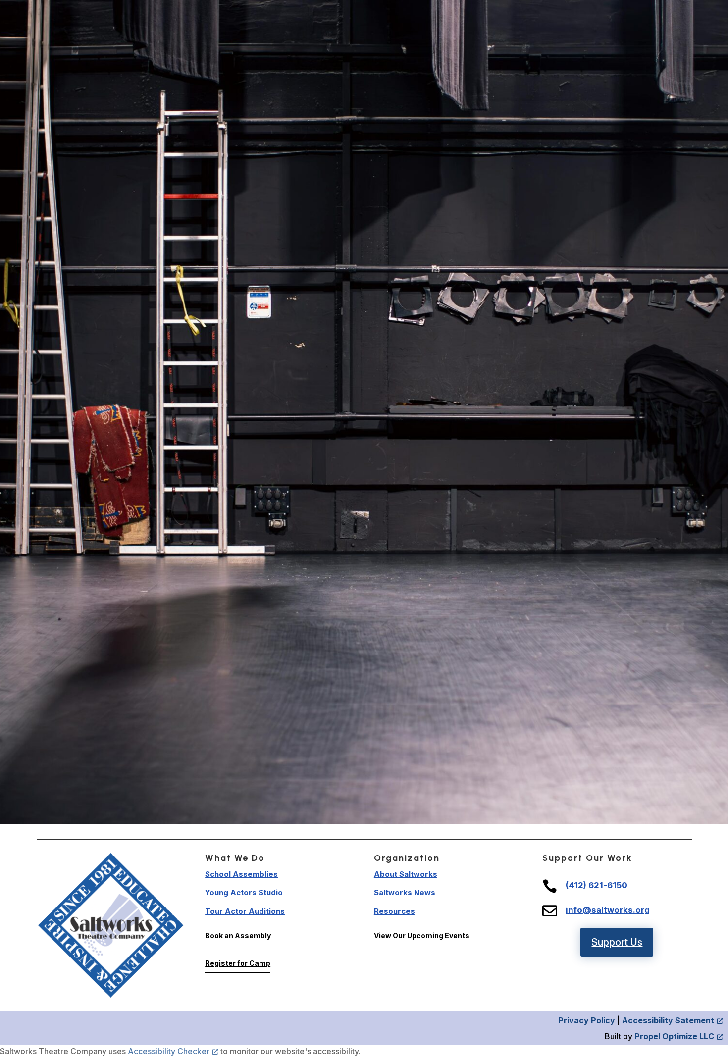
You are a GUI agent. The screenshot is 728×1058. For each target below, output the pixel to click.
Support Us (616, 942)
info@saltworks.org (608, 910)
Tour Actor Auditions (245, 911)
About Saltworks (405, 874)
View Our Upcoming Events (421, 935)
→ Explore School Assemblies (364, 682)
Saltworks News (404, 892)
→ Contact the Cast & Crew (364, 729)
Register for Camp (237, 963)
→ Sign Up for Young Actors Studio (364, 705)
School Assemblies (241, 874)
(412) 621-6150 (596, 885)
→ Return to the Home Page (364, 658)
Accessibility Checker (168, 1051)
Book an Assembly (238, 935)
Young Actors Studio (244, 892)
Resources (394, 911)
